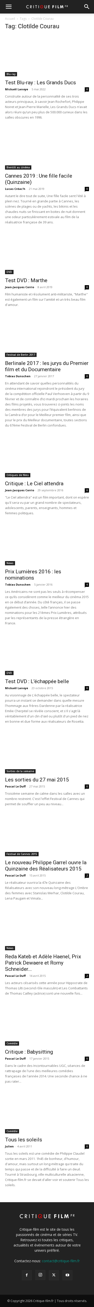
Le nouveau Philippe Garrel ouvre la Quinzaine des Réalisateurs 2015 (45, 865)
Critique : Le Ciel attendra (34, 484)
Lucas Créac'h (15, 189)
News (10, 563)
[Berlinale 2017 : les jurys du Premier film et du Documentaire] (47, 336)
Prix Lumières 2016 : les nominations (33, 575)
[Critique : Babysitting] (47, 1024)
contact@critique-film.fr (61, 1260)
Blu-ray (11, 74)
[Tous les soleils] (47, 1112)
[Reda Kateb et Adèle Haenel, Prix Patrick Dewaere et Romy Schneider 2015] (47, 929)
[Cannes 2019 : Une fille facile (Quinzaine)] (47, 148)
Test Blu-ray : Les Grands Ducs (40, 83)
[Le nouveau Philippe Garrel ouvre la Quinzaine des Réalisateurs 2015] (47, 835)
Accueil (10, 19)
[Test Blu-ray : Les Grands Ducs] (47, 55)
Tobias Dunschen (18, 376)
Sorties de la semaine (20, 771)
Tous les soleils (23, 1140)
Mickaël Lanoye (16, 89)
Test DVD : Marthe (26, 280)
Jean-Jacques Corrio (19, 287)
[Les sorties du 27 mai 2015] (47, 752)
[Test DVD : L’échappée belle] (47, 654)
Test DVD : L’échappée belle (37, 681)
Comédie (12, 1043)
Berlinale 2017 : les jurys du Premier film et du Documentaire (46, 366)
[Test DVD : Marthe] (47, 253)
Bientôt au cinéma (18, 167)
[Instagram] (40, 1275)
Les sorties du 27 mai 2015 (37, 780)
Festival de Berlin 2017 (21, 354)
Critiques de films (18, 475)
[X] (54, 1275)
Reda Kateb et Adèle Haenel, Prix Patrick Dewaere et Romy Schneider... (43, 963)
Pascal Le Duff (15, 786)
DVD (9, 272)
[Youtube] (67, 1275)
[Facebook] (27, 1275)
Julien (9, 1146)
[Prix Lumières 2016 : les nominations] (47, 544)
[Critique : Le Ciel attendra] (47, 456)
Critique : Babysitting (29, 1052)
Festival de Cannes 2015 (22, 854)
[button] (9, 7)
